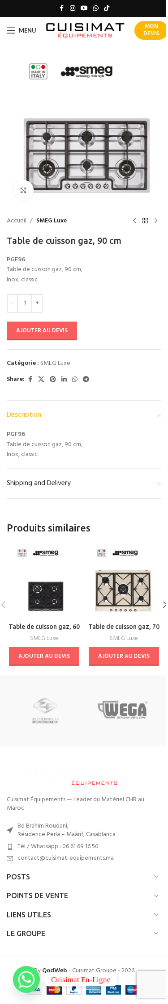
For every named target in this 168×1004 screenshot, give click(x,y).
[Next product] (156, 221)
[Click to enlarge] (23, 190)
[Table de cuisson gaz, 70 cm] (124, 581)
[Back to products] (145, 221)
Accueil (16, 221)
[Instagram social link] (72, 8)
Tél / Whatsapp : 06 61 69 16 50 (58, 846)
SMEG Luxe (51, 221)
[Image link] (63, 775)
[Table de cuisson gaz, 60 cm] (44, 581)
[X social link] (41, 379)
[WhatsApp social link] (95, 8)
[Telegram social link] (86, 379)
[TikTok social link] (106, 8)
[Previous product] (134, 221)
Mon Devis (151, 30)
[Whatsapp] (26, 979)
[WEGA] (122, 710)
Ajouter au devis (42, 330)
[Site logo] (85, 30)
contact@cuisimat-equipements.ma (65, 858)
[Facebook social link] (61, 8)
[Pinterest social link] (53, 379)
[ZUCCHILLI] (45, 710)
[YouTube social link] (84, 8)
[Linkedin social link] (64, 379)
